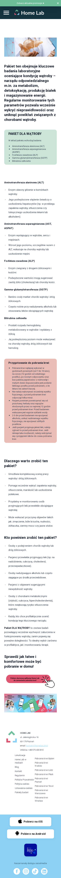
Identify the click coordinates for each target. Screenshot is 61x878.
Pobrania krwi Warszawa (41, 792)
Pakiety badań (21, 792)
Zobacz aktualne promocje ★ (30, 3)
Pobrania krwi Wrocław (41, 799)
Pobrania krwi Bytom (44, 758)
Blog (17, 767)
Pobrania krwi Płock (44, 774)
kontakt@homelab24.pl (37, 745)
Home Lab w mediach (20, 761)
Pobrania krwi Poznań (41, 780)
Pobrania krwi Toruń (44, 786)
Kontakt (18, 771)
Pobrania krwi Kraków (41, 764)
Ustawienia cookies (24, 788)
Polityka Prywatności (24, 779)
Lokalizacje (20, 755)
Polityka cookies (22, 784)
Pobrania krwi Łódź (44, 770)
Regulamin (20, 775)
